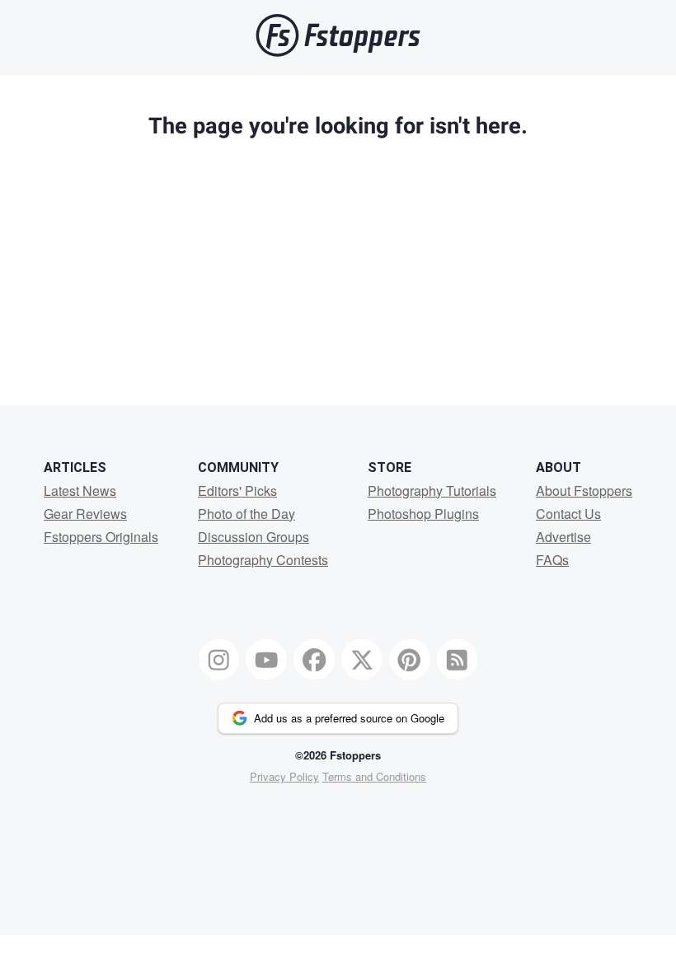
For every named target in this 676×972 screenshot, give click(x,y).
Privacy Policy (284, 776)
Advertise (563, 536)
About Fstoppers (584, 490)
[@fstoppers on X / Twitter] (362, 659)
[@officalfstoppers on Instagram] (219, 659)
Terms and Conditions (374, 776)
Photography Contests (263, 559)
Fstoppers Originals (101, 536)
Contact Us (568, 513)
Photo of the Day (246, 513)
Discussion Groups (253, 536)
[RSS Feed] (457, 659)
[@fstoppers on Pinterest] (409, 659)
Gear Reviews (85, 513)
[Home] (338, 52)
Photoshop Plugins (423, 513)
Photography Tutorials (432, 490)
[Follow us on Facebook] (314, 659)
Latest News (80, 490)
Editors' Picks (237, 490)
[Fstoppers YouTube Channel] (266, 659)
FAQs (552, 559)
